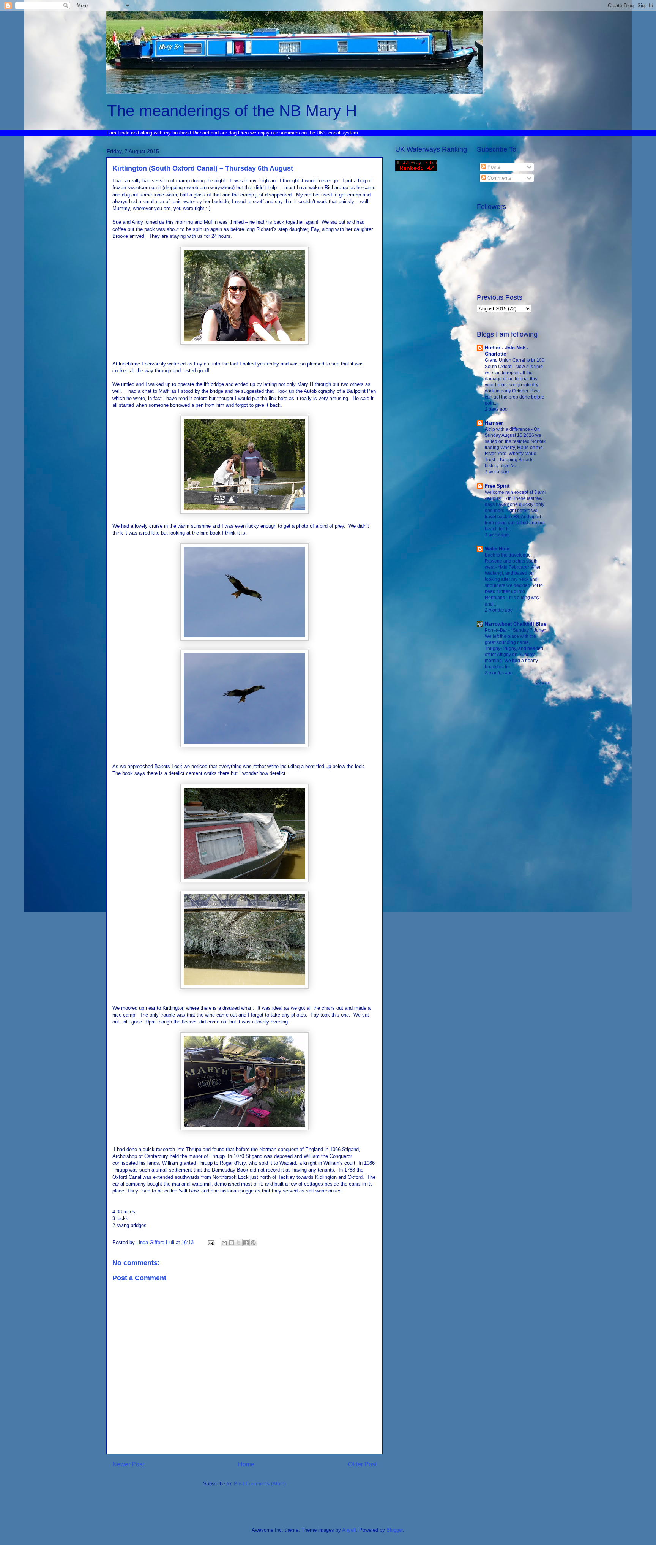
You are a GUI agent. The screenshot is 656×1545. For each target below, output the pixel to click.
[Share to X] (239, 1242)
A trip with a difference (508, 429)
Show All (542, 683)
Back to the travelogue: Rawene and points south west (511, 561)
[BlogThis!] (231, 1242)
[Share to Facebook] (246, 1242)
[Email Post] (210, 1242)
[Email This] (224, 1242)
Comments (498, 178)
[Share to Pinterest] (253, 1242)
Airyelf (349, 1530)
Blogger (394, 1530)
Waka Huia (497, 549)
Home (246, 1464)
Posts (493, 167)
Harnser (494, 423)
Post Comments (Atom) (260, 1483)
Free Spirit (497, 486)
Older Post (362, 1464)
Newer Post (128, 1464)
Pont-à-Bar (496, 630)
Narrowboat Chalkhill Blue (515, 624)
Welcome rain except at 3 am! (515, 492)
